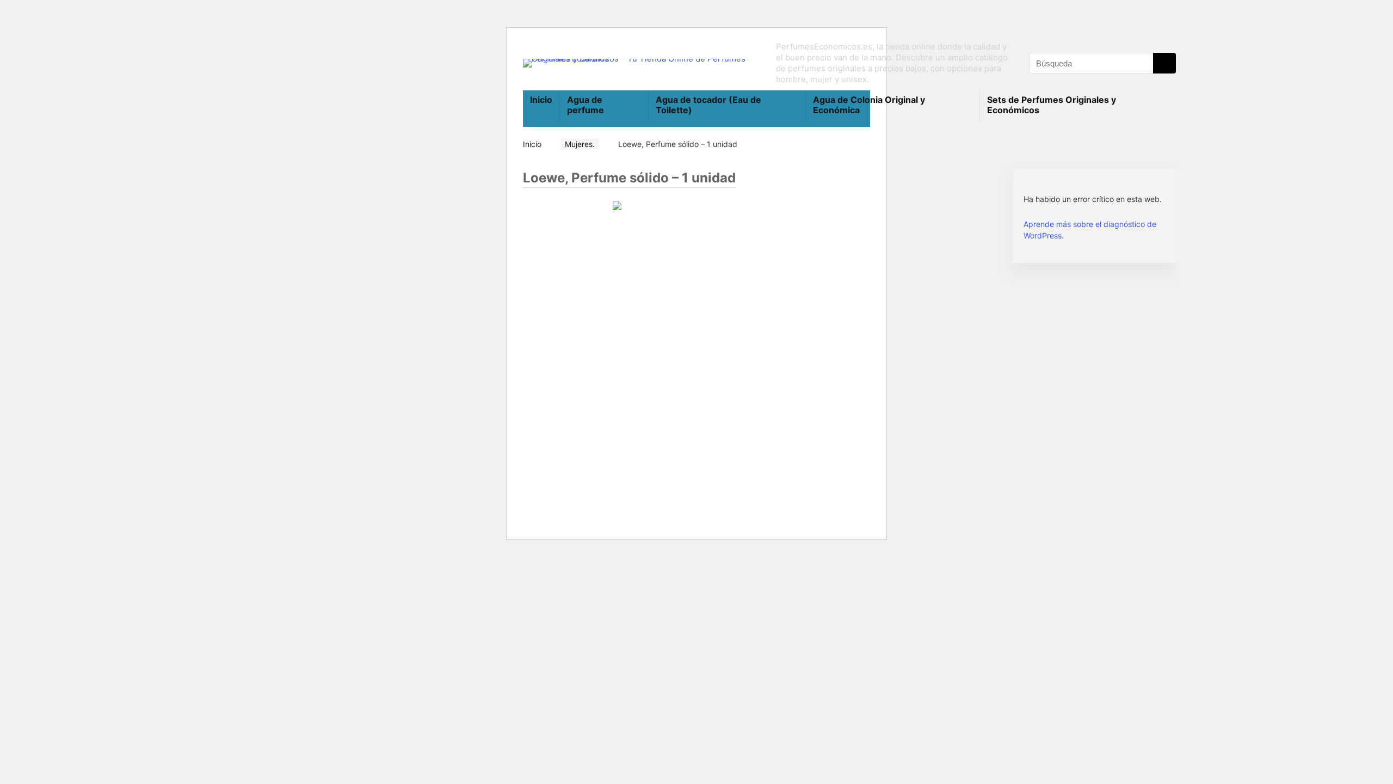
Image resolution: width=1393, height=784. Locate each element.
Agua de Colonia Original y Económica (869, 104)
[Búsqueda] (1164, 63)
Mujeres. (580, 144)
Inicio (541, 99)
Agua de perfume (585, 104)
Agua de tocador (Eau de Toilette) (708, 104)
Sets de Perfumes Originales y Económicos (1051, 104)
